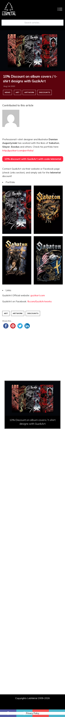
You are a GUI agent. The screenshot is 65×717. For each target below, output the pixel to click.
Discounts (44, 92)
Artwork (29, 92)
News (7, 92)
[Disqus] (32, 587)
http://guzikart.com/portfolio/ (17, 150)
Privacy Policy (32, 713)
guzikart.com (37, 295)
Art (18, 92)
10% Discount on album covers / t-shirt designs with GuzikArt (30, 78)
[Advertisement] (32, 468)
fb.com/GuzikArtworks (39, 301)
